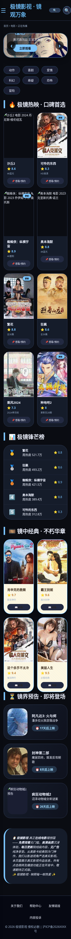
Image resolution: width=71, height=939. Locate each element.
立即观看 (25, 48)
